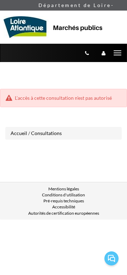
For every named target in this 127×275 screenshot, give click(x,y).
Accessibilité (63, 206)
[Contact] (87, 53)
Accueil (19, 133)
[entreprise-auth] (103, 53)
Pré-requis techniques (63, 200)
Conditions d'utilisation (63, 194)
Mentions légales (63, 188)
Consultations (46, 133)
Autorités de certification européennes (63, 213)
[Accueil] (56, 27)
